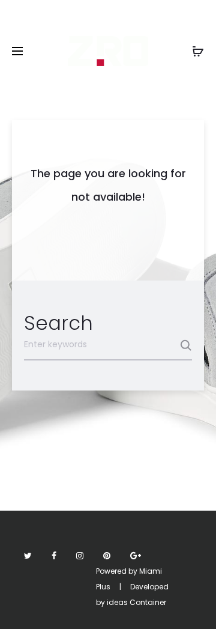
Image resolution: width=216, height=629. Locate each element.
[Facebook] (54, 556)
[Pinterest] (106, 556)
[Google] (135, 556)
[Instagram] (79, 556)
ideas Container (136, 602)
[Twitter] (28, 556)
